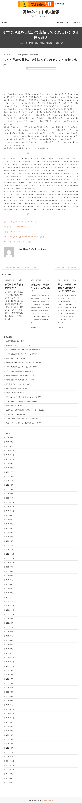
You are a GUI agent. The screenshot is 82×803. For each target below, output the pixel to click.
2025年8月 (9, 468)
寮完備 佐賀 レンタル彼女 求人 (15, 414)
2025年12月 (10, 450)
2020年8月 (9, 726)
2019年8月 (9, 778)
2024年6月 (9, 528)
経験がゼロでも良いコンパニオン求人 (40, 288)
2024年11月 (10, 506)
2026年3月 (9, 437)
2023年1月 (9, 601)
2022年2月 (9, 649)
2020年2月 (9, 752)
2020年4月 (9, 744)
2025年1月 (9, 498)
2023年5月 (9, 584)
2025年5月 (9, 481)
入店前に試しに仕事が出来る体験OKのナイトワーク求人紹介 (25, 410)
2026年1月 (9, 446)
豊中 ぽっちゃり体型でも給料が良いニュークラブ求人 (23, 397)
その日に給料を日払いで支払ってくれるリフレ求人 (21, 222)
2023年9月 (9, 567)
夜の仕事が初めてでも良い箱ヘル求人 (18, 384)
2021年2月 (9, 700)
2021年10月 (10, 666)
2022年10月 (10, 614)
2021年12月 (10, 657)
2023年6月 (9, 580)
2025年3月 (9, 489)
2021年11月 (10, 662)
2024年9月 (9, 515)
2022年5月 (9, 636)
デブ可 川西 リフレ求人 (13, 232)
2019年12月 (10, 761)
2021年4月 (9, 692)
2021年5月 (9, 688)
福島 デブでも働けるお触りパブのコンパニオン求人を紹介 (24, 237)
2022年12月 (10, 606)
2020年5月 (9, 739)
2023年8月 (9, 571)
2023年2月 (9, 597)
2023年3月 (9, 593)
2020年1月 (9, 756)
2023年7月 (9, 575)
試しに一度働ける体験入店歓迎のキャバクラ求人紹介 (67, 288)
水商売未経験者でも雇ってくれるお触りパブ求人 (21, 267)
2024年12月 (10, 502)
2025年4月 (9, 485)
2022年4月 (9, 640)
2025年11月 (10, 455)
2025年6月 (9, 476)
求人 (19, 55)
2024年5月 (9, 532)
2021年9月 (9, 670)
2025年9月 (9, 463)
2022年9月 (9, 619)
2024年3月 (9, 541)
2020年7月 (9, 731)
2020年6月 (9, 735)
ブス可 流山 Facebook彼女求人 (15, 227)
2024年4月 (9, 537)
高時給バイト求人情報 (41, 12)
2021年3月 (9, 696)
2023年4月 (9, 588)
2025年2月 (9, 493)
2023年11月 (10, 558)
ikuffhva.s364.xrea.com (30, 55)
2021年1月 (9, 705)
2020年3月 (9, 748)
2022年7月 (9, 627)
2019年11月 (10, 765)
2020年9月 (9, 722)
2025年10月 (10, 459)
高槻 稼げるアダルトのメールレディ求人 (18, 242)
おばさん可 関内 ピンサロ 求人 (15, 393)
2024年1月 (9, 550)
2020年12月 (10, 709)
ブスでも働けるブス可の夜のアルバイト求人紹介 (21, 401)
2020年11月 (10, 713)
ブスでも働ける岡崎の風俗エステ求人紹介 (19, 371)
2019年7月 (9, 782)
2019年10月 (10, 769)
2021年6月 (9, 683)
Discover (7, 324)
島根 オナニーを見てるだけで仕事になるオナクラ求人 (23, 423)
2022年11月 (10, 610)
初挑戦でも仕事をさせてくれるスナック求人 (20, 380)
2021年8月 (9, 675)
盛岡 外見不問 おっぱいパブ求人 (17, 388)
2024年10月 (10, 511)
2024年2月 (9, 545)
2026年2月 (9, 442)
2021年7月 (9, 679)
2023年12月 (10, 554)
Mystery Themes (48, 800)
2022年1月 (9, 653)
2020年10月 (10, 718)
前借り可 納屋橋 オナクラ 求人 (15, 341)
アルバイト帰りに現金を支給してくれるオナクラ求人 (23, 418)
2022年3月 (9, 644)
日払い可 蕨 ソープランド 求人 (66, 267)
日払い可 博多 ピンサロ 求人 (15, 405)
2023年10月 (10, 562)
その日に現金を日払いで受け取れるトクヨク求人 (21, 354)
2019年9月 (9, 774)
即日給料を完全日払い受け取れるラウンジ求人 (21, 375)
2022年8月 (9, 623)
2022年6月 (9, 631)
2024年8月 (9, 519)
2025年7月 (9, 472)
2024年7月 (9, 524)
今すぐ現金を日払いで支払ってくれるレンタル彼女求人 (23, 362)
